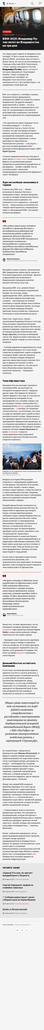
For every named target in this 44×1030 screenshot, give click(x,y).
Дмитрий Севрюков (21, 913)
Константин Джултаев (22, 879)
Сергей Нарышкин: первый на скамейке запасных (18, 886)
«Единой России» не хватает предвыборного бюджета (18, 874)
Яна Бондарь (21, 35)
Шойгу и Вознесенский (15, 909)
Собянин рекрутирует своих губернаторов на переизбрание (19, 898)
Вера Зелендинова (21, 891)
